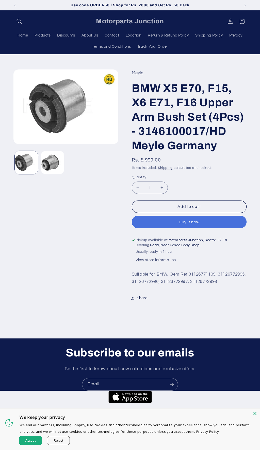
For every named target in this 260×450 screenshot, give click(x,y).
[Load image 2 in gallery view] (52, 162)
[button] (19, 21)
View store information (156, 260)
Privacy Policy (207, 431)
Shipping (165, 168)
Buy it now (189, 222)
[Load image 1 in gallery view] (26, 162)
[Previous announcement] (15, 5)
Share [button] (142, 298)
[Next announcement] (245, 5)
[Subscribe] (172, 384)
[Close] (254, 413)
